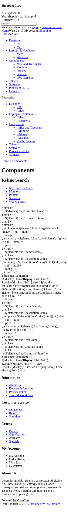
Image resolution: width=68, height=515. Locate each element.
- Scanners (23, 137)
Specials (14, 441)
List (36, 360)
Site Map (14, 416)
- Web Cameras (26, 141)
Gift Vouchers (17, 434)
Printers (21, 70)
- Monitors (23, 131)
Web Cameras (25, 77)
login (35, 27)
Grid (43, 279)
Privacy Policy (17, 391)
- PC (19, 107)
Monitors (22, 67)
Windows (22, 57)
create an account (52, 27)
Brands (13, 431)
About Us (15, 385)
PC (18, 43)
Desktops (14, 40)
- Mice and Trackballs (29, 127)
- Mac (20, 110)
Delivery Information (21, 388)
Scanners (22, 74)
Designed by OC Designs (45, 503)
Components (16, 60)
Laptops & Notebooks (22, 50)
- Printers (22, 134)
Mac (19, 47)
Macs (20, 53)
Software (14, 84)
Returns (13, 413)
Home (5, 30)
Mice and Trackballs (29, 64)
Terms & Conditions (21, 395)
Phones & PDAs (19, 87)
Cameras (14, 91)
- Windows (23, 120)
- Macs (21, 117)
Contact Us (15, 409)
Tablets (13, 81)
